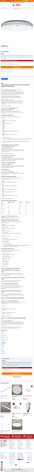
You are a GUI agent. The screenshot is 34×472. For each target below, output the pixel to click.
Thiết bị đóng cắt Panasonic (19, 56)
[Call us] (21, 459)
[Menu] (1, 5)
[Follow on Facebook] (18, 459)
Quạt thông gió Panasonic (13, 365)
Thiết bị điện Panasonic (18, 55)
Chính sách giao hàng (12, 455)
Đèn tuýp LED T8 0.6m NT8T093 (5, 413)
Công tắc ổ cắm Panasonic (11, 56)
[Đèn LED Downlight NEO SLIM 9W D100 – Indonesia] (17, 389)
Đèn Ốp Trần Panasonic (9, 71)
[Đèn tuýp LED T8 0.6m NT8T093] (5, 407)
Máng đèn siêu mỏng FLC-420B (5, 430)
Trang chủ (15, 8)
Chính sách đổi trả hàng (12, 456)
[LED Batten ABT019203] (5, 389)
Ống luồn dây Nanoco (15, 57)
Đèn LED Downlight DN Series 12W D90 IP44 (17, 414)
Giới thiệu (1, 454)
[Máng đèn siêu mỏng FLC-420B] (5, 424)
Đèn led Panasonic (8, 364)
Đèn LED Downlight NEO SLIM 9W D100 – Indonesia (16, 396)
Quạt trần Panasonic (28, 57)
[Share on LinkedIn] (9, 73)
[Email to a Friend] (6, 73)
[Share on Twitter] (4, 73)
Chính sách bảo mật (11, 458)
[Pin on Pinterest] (7, 73)
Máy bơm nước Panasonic (7, 57)
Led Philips (3, 352)
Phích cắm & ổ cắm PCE (21, 57)
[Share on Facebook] (3, 73)
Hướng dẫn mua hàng (3, 458)
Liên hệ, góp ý (2, 455)
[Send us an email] (19, 459)
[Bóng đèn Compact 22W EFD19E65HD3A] (28, 407)
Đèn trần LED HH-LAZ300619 (16, 430)
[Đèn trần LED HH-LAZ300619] (17, 424)
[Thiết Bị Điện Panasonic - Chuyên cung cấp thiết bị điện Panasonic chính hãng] (17, 5)
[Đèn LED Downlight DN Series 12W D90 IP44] (17, 407)
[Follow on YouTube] (22, 459)
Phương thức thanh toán (3, 456)
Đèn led (19, 8)
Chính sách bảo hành (12, 454)
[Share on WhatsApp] (1, 73)
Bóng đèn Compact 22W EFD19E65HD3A (26, 414)
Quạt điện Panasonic (27, 56)
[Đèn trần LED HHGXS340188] (28, 389)
